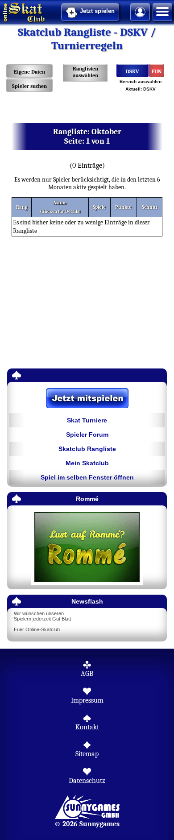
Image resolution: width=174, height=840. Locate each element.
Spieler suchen (29, 86)
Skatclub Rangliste (87, 448)
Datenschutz (87, 781)
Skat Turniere (87, 420)
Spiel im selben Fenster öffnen (87, 477)
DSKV (132, 71)
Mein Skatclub (87, 463)
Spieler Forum (87, 434)
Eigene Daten (29, 72)
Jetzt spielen (97, 11)
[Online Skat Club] (1, 11)
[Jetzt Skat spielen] (87, 399)
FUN (157, 71)
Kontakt (87, 727)
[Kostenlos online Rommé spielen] (87, 547)
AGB (87, 674)
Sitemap (87, 754)
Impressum (87, 700)
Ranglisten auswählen (85, 72)
